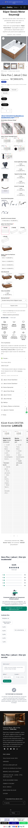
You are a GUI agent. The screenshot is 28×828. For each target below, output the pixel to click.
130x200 (5, 89)
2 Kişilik (5, 104)
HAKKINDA (6, 761)
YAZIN (24, 822)
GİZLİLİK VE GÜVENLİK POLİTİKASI (12, 768)
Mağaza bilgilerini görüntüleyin (11, 314)
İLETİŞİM (5, 793)
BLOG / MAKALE (7, 786)
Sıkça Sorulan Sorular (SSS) (10, 758)
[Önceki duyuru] (2, 2)
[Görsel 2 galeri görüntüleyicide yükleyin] (14, 66)
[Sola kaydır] (1, 66)
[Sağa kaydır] (26, 66)
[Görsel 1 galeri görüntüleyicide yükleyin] (7, 66)
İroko (4, 98)
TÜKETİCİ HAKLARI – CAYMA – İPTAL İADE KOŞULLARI (12, 775)
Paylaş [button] (4, 414)
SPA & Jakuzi (4, 71)
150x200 (13, 89)
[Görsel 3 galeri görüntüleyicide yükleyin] (21, 66)
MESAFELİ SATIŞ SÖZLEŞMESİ (11, 771)
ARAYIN (5, 822)
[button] (3, 7)
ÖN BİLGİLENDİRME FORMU (10, 780)
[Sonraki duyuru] (25, 2)
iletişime (19, 371)
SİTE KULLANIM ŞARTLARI (10, 765)
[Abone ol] (23, 803)
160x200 (5, 93)
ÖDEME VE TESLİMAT (8, 783)
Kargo (8, 84)
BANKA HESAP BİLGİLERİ (9, 790)
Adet (2, 108)
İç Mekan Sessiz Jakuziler (14, 71)
